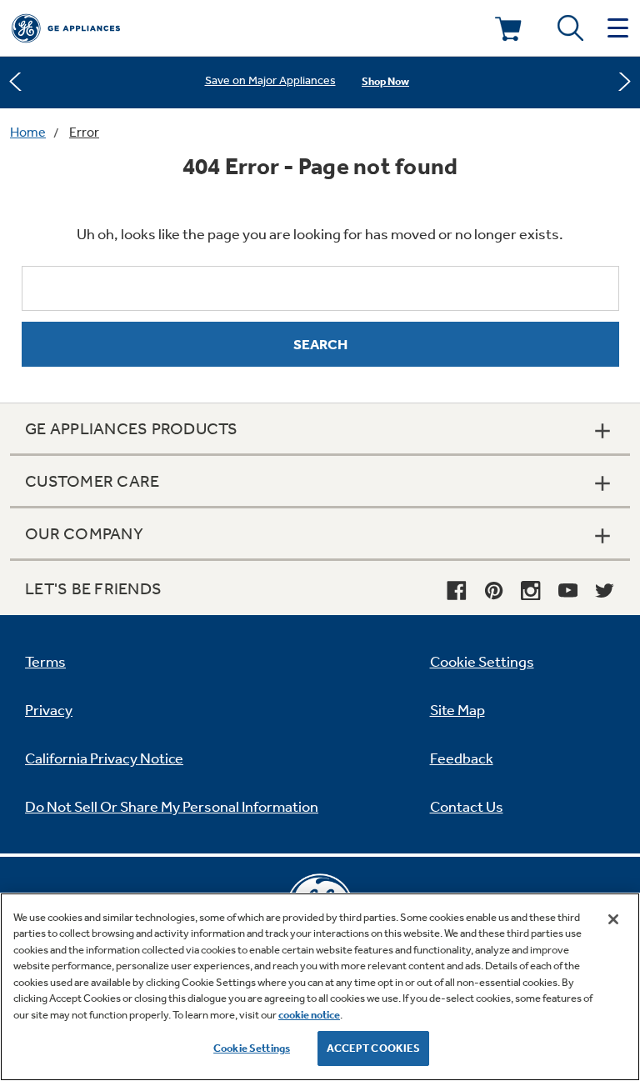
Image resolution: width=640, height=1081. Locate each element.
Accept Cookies (374, 1048)
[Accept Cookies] (613, 919)
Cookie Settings (251, 1048)
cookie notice (309, 1014)
